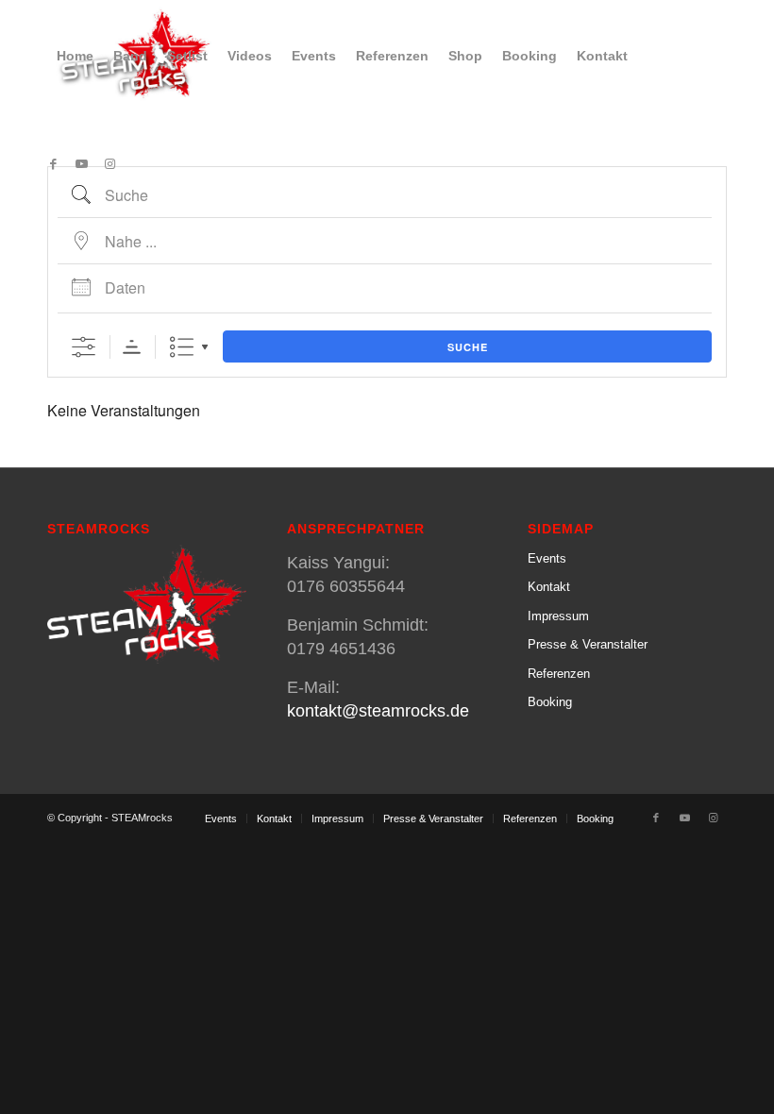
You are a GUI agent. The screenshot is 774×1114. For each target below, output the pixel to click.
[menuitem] (75, 55)
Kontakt (549, 587)
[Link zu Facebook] (53, 164)
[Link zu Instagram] (109, 164)
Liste (182, 347)
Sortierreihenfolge (131, 347)
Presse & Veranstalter (588, 644)
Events (547, 558)
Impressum (558, 616)
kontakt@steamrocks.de (378, 710)
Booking (550, 702)
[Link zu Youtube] (81, 164)
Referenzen (559, 674)
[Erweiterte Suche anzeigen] (83, 347)
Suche (467, 347)
